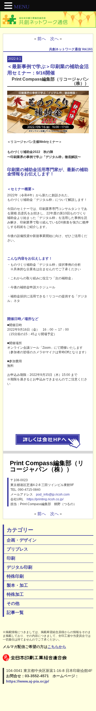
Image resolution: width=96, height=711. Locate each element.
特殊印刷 (15, 576)
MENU (21, 7)
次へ (54, 38)
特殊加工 (15, 594)
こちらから (56, 647)
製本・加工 (17, 585)
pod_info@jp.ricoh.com (53, 494)
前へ (41, 38)
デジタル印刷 (19, 567)
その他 (13, 603)
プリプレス (17, 549)
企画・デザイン (22, 540)
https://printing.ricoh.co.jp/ (45, 499)
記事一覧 (15, 612)
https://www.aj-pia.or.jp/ (27, 681)
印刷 (11, 558)
